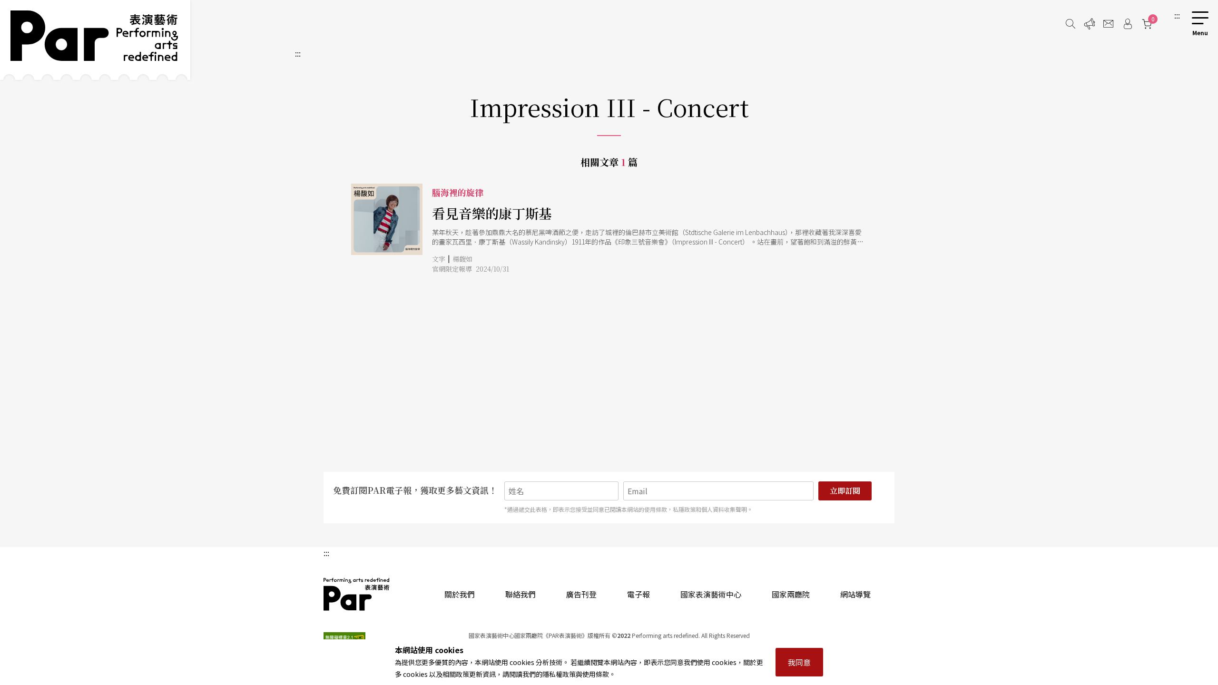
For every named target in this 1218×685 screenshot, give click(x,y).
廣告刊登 (581, 594)
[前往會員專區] (1127, 23)
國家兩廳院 (791, 594)
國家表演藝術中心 (710, 594)
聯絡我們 (520, 594)
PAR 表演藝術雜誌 (357, 594)
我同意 (799, 662)
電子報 (638, 594)
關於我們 (459, 594)
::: (1177, 15)
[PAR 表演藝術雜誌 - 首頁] (95, 40)
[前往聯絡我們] (1108, 23)
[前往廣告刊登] (1089, 23)
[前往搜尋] (1070, 23)
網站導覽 (855, 594)
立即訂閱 (845, 490)
